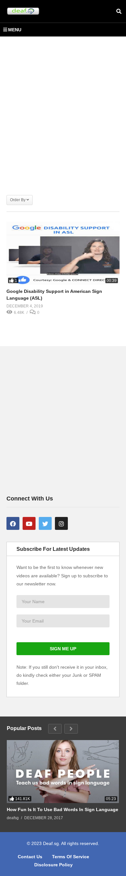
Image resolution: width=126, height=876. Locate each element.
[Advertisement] (63, 112)
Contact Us (30, 856)
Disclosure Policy (53, 864)
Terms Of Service (70, 856)
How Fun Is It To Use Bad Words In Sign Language (62, 809)
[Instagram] (61, 523)
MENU (14, 29)
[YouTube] (29, 523)
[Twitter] (45, 523)
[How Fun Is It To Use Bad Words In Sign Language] (63, 771)
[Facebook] (12, 523)
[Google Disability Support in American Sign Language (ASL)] (63, 253)
